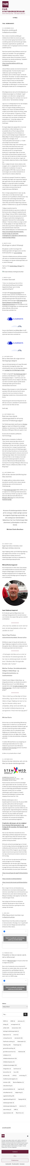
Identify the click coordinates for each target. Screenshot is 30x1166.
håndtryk (21, 1051)
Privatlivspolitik (15, 1163)
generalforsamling (9, 1048)
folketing (7, 1045)
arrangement (15, 1024)
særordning (7, 1109)
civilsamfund (7, 1038)
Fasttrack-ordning (9, 1041)
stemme (22, 1106)
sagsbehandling (8, 1096)
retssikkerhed (7, 1092)
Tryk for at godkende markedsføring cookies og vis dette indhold (15, 938)
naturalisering (7, 1085)
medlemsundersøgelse (10, 1079)
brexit (16, 1034)
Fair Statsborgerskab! (13, 10)
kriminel (6, 1075)
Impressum (22, 1163)
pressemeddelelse (9, 1089)
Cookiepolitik (8, 1163)
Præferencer (15, 1160)
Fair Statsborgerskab (19, 374)
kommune (17, 1068)
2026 (12, 1021)
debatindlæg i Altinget (16, 266)
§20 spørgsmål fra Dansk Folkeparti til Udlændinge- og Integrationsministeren (14, 302)
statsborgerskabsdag (10, 1106)
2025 (5, 1021)
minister (6, 1082)
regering (21, 1089)
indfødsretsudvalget (10, 1065)
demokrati (18, 1038)
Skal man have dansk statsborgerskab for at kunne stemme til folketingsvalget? (12, 418)
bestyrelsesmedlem (15, 292)
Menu (15, 17)
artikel (6, 1028)
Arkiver (4, 1003)
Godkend (15, 1151)
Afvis (15, 1156)
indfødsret (7, 1055)
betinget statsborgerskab (11, 1031)
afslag (5, 1024)
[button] (27, 1136)
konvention (7, 1072)
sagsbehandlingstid (9, 1099)
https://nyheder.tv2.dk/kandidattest (12, 878)
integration (7, 1068)
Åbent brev (19, 1113)
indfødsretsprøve (8, 1062)
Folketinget (17, 1045)
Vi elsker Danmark (8, 279)
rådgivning (18, 1092)
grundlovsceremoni (9, 1051)
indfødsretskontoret (10, 1058)
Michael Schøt (12, 960)
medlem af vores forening (9, 747)
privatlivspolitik (6, 1127)
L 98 (14, 1075)
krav (16, 1072)
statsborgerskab (8, 1102)
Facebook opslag (6, 499)
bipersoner (7, 1034)
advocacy (21, 1021)
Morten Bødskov (18, 1082)
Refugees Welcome (7, 497)
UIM (16, 1109)
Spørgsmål (22, 1099)
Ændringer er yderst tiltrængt (12, 245)
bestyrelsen (16, 1028)
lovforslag (22, 1075)
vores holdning (18, 253)
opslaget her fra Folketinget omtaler (14, 370)
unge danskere (8, 1113)
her (10, 435)
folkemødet (21, 1041)
